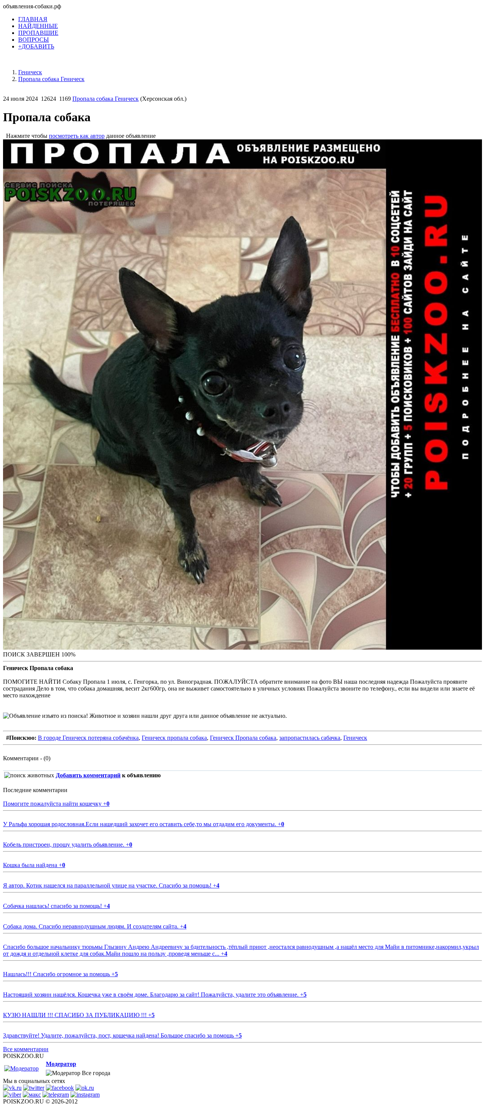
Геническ (355, 737)
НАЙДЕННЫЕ (38, 26)
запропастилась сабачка (309, 737)
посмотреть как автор (77, 136)
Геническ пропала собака (174, 737)
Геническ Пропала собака (243, 737)
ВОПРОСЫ (33, 39)
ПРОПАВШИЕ (38, 33)
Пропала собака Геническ (105, 98)
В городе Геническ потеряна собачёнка (88, 737)
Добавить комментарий (88, 775)
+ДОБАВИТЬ (36, 46)
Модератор (61, 1064)
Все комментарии (25, 1049)
